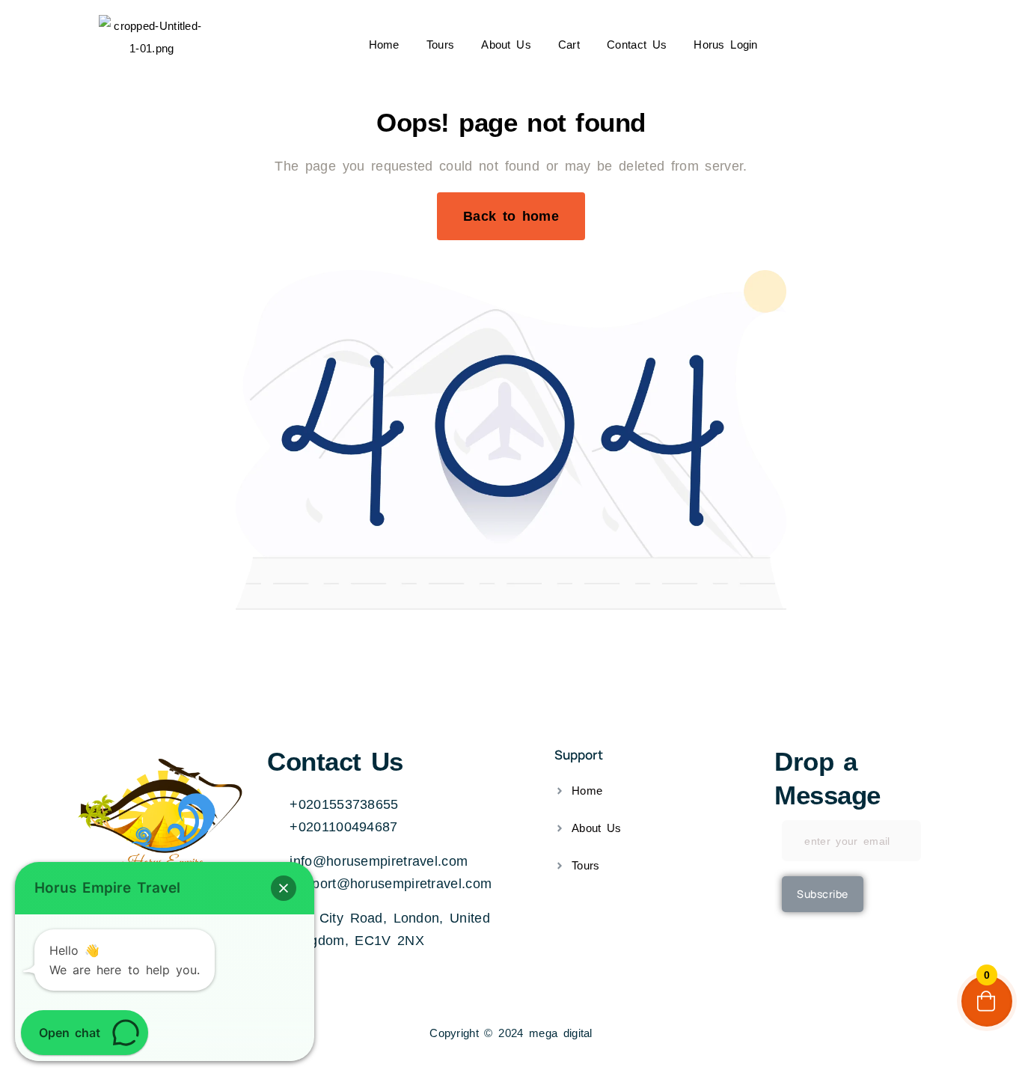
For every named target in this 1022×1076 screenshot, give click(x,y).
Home (384, 44)
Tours (440, 44)
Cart (569, 44)
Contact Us (637, 44)
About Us (506, 44)
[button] (283, 888)
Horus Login (726, 44)
